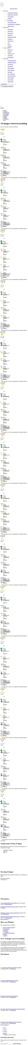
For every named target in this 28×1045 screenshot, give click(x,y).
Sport (4, 908)
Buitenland (13, 968)
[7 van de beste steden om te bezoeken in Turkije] (6, 966)
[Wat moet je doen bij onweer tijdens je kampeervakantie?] (6, 1007)
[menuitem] (15, 18)
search (2, 84)
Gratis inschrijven (17, 1043)
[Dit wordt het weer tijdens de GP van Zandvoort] (6, 1020)
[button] (14, 154)
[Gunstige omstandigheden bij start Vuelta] (6, 979)
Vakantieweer (6, 914)
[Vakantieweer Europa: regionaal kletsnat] (14, 910)
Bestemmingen (9, 904)
